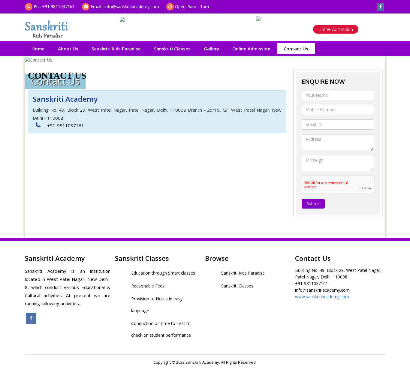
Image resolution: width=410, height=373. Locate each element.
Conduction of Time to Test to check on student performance (161, 329)
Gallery (211, 49)
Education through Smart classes (163, 273)
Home (38, 49)
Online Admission (335, 29)
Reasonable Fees (147, 286)
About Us (68, 49)
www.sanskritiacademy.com (322, 296)
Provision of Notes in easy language (156, 304)
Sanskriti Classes (172, 49)
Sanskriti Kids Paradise (116, 49)
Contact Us (296, 49)
